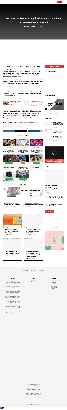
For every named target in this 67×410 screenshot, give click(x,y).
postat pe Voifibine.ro (31, 122)
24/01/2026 (12, 256)
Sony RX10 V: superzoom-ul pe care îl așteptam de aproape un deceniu (9, 182)
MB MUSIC (8, 234)
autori (11, 124)
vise (24, 126)
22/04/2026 (12, 104)
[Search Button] (63, 2)
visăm (20, 126)
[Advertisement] (33, 48)
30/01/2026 (34, 234)
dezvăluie (26, 124)
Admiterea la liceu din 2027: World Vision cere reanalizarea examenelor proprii (23, 150)
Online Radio (54, 290)
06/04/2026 (33, 106)
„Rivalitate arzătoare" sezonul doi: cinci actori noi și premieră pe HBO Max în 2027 (9, 150)
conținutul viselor (13, 115)
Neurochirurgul (6, 126)
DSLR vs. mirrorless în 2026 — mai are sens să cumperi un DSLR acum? (36, 166)
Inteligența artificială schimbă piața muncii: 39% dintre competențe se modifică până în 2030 (22, 166)
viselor (19, 76)
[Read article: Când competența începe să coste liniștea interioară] (6, 103)
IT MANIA (28, 226)
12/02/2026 (12, 234)
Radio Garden (54, 287)
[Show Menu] (3, 2)
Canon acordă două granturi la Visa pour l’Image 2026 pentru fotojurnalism (22, 182)
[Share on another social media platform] (41, 131)
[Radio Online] (62, 71)
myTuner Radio (54, 284)
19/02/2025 (26, 26)
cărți (15, 124)
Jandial (30, 124)
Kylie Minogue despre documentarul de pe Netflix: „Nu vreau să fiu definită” (58, 131)
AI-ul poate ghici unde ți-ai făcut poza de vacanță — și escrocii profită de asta (9, 166)
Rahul (12, 126)
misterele (36, 124)
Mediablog (54, 282)
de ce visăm (22, 81)
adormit (7, 124)
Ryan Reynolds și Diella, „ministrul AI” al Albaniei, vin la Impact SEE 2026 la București (36, 150)
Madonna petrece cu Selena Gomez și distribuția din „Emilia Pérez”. (51, 188)
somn (16, 126)
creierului (20, 124)
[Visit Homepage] (31, 2)
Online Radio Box (54, 286)
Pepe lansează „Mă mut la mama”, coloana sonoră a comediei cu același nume (57, 137)
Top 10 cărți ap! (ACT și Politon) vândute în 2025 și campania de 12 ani (12, 253)
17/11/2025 (33, 258)
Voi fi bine (54, 288)
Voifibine (32, 26)
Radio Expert (54, 283)
